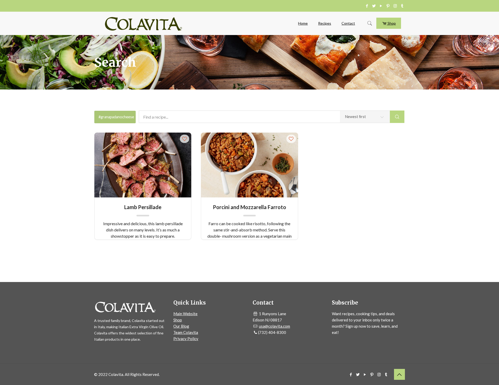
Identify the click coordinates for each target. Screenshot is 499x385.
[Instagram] (395, 5)
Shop (391, 23)
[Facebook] (367, 5)
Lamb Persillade (142, 207)
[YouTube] (381, 5)
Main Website (185, 313)
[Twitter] (374, 5)
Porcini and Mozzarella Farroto (249, 207)
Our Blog (181, 326)
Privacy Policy (185, 338)
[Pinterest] (388, 5)
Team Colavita (185, 332)
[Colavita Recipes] (143, 23)
